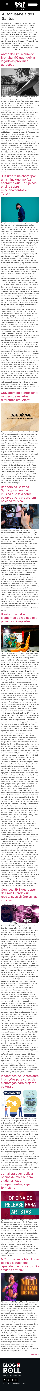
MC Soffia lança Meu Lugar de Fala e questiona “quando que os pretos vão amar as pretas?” (20, 1264)
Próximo (35, 1355)
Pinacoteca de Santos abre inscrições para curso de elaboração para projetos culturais (20, 1081)
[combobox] (32, 5)
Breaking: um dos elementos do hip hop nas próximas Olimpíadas (19, 617)
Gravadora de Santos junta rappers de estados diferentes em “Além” (19, 396)
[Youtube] (23, 10)
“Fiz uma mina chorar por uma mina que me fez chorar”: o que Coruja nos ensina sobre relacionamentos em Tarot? (19, 184)
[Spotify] (21, 10)
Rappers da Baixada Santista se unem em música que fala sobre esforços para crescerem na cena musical (18, 494)
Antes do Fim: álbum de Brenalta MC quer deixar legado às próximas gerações (18, 59)
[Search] (38, 5)
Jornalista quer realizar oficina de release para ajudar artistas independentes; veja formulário (17, 1181)
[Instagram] (19, 10)
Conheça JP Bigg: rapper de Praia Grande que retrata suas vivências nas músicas (19, 895)
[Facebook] (16, 10)
